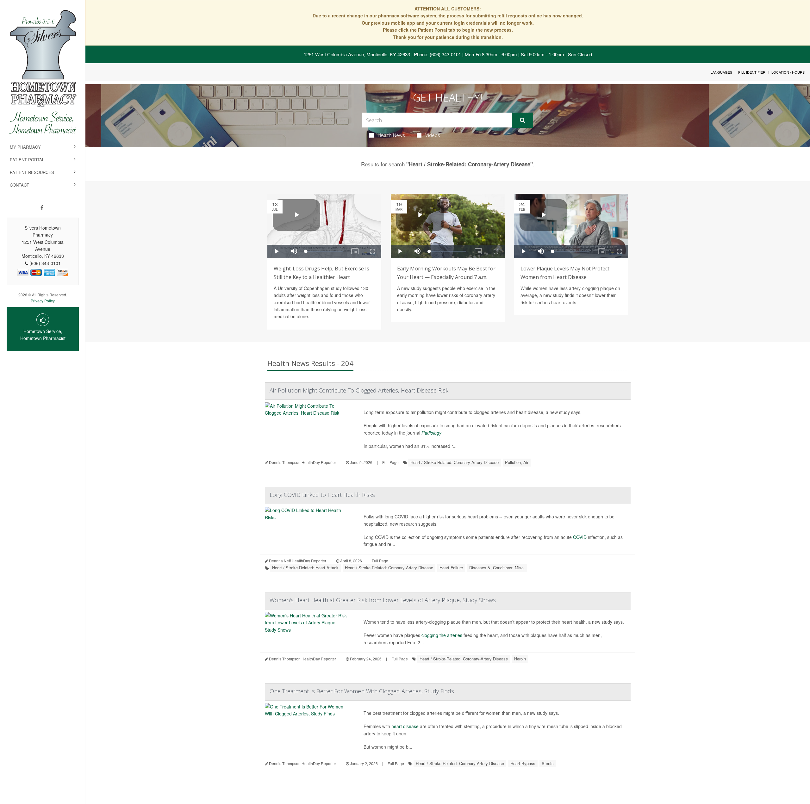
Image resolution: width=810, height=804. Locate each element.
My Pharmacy (25, 147)
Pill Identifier (751, 72)
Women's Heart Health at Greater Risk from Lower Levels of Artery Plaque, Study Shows (383, 600)
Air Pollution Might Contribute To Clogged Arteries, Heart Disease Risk (359, 390)
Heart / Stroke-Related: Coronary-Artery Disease (454, 462)
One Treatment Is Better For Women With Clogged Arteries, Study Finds (362, 691)
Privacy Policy (43, 300)
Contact (19, 185)
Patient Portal (27, 160)
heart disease (405, 726)
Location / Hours (788, 72)
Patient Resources (32, 172)
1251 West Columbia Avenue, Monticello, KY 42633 (357, 54)
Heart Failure (451, 568)
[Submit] (522, 120)
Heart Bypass (522, 763)
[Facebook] (41, 207)
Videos (432, 135)
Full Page (390, 462)
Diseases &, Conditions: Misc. (497, 568)
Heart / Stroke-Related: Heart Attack (305, 568)
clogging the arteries (441, 635)
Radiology (431, 433)
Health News (391, 135)
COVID (580, 537)
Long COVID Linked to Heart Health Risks (322, 494)
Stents (548, 763)
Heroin (520, 659)
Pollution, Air (516, 462)
